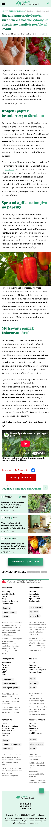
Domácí (32, 592)
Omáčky (32, 726)
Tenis (4, 674)
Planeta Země (8, 728)
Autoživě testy (8, 594)
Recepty (32, 731)
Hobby (32, 663)
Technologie (34, 601)
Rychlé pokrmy (35, 733)
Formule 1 (6, 665)
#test (5, 740)
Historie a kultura (10, 726)
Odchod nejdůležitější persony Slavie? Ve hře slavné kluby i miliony (11, 710)
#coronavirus (9, 684)
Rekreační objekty (37, 670)
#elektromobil (9, 612)
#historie (7, 749)
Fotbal (4, 667)
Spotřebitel (34, 599)
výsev (44, 572)
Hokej (4, 670)
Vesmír (5, 735)
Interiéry (33, 665)
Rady (4, 599)
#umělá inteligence (11, 744)
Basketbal (6, 663)
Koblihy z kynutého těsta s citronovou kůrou (37, 765)
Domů (4, 11)
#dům (32, 687)
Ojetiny (5, 596)
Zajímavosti (7, 603)
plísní (10, 383)
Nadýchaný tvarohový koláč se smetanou (37, 774)
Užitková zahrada (16, 11)
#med (32, 748)
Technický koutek (10, 601)
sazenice (9, 169)
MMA (4, 672)
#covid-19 (34, 616)
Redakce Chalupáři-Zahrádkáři (17, 34)
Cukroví (32, 724)
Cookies (25, 808)
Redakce (25, 806)
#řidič (5, 617)
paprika (30, 572)
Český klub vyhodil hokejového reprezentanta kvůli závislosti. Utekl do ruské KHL (10, 699)
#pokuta (34, 612)
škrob (37, 572)
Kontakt (26, 804)
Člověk (4, 724)
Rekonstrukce (35, 667)
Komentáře (34, 594)
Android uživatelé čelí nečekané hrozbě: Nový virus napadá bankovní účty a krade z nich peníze (11, 760)
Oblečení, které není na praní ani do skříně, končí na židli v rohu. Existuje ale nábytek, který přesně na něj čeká (13, 549)
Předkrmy (33, 728)
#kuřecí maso (36, 744)
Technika (6, 733)
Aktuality (6, 592)
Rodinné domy (35, 672)
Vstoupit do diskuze (22, 477)
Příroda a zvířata (10, 731)
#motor (6, 608)
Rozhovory (34, 596)
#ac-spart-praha (10, 688)
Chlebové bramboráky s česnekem (35, 756)
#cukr (33, 740)
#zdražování (35, 608)
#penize (33, 683)
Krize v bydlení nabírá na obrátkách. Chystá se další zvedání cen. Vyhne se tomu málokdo (38, 698)
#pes (32, 679)
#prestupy (7, 679)
